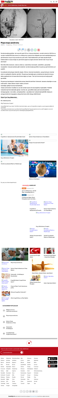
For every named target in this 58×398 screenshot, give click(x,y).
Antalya (8, 360)
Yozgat (8, 385)
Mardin (13, 377)
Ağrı (22, 358)
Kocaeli (22, 375)
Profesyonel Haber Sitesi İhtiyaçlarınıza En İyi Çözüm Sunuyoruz (18, 5)
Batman (8, 362)
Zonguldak (14, 385)
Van (35, 383)
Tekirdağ (3, 383)
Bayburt (14, 362)
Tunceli (22, 383)
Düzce (13, 366)
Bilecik (22, 362)
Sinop (13, 381)
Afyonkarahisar (16, 358)
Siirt (7, 381)
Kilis (13, 375)
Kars (13, 373)
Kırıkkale (36, 373)
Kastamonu (23, 373)
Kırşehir (8, 375)
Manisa (8, 377)
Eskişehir (8, 368)
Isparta (14, 370)
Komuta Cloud (33, 396)
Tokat (7, 383)
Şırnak (35, 381)
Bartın (2, 362)
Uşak (28, 383)
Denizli (2, 366)
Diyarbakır (8, 366)
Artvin (22, 360)
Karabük (3, 373)
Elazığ (28, 366)
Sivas (22, 381)
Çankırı (29, 364)
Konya (28, 375)
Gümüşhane (30, 368)
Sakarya (36, 379)
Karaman (8, 373)
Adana (2, 358)
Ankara (2, 360)
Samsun (3, 381)
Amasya (36, 358)
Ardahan (14, 360)
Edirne (22, 366)
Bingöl (28, 362)
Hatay (2, 370)
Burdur (8, 364)
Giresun (22, 368)
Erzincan (36, 366)
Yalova (2, 385)
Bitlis (35, 362)
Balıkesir (36, 360)
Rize (28, 379)
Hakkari (36, 368)
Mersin (22, 377)
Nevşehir (3, 379)
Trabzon (14, 383)
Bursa (13, 364)
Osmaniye (23, 379)
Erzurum (3, 368)
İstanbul (23, 370)
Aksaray (29, 358)
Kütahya (36, 375)
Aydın (28, 360)
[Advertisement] (28, 123)
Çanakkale (23, 364)
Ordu (13, 379)
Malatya (3, 377)
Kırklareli (3, 375)
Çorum (35, 364)
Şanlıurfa (29, 381)
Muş (35, 377)
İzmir (28, 370)
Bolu (2, 364)
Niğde (7, 379)
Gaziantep (14, 368)
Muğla (28, 377)
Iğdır (7, 370)
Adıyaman (8, 358)
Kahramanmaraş (38, 370)
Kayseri (29, 373)
